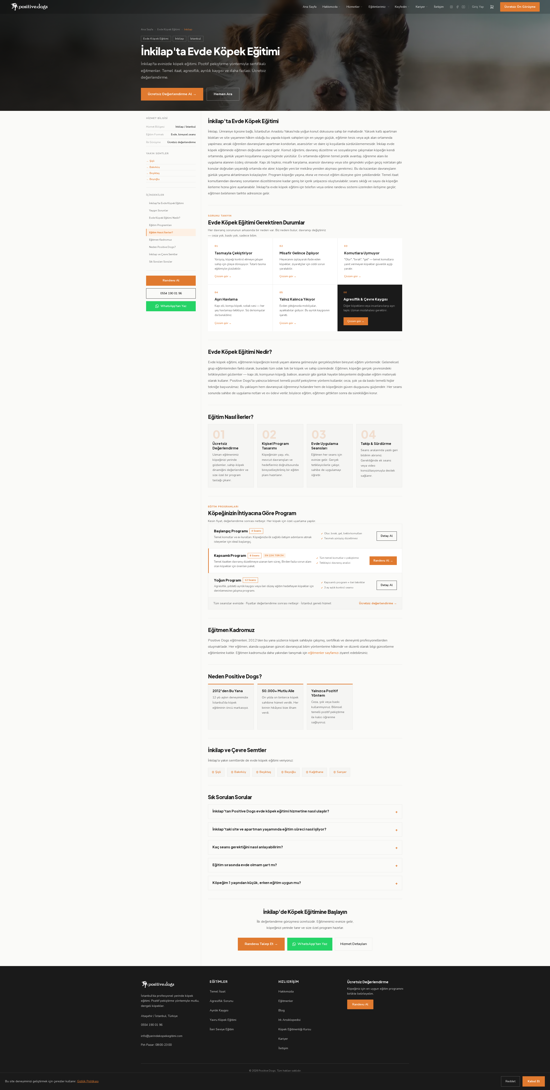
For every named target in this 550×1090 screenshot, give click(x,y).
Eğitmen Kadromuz (160, 239)
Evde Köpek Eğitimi (168, 29)
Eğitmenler (285, 1001)
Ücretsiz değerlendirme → (378, 603)
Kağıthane (316, 772)
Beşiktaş (153, 173)
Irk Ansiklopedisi (289, 1020)
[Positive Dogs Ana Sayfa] (157, 984)
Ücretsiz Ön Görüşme (519, 7)
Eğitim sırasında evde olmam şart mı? (305, 865)
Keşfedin (401, 7)
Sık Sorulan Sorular (160, 261)
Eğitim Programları (160, 225)
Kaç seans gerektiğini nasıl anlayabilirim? (305, 847)
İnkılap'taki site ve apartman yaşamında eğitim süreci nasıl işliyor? (305, 829)
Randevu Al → (383, 561)
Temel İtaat (217, 991)
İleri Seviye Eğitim (222, 1029)
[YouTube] (463, 7)
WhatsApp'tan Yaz (173, 306)
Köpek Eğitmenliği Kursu (294, 1029)
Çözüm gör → (355, 321)
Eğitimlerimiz (377, 7)
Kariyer (420, 7)
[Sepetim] (492, 7)
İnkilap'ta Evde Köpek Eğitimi (166, 203)
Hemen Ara (223, 94)
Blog (281, 1010)
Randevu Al (171, 280)
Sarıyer (342, 772)
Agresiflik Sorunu (221, 1001)
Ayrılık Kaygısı (219, 1010)
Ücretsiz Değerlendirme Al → (172, 94)
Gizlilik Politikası (88, 1081)
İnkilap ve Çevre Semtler (163, 254)
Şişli (150, 161)
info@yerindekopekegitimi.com (161, 1036)
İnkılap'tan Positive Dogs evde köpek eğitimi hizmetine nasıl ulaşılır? (305, 811)
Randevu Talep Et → (261, 944)
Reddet (510, 1081)
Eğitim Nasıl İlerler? (161, 232)
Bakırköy (153, 167)
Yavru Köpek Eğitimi (223, 1020)
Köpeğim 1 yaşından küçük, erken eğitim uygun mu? (305, 882)
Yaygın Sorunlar (158, 210)
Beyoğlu (153, 179)
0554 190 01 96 (171, 293)
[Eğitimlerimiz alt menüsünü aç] (389, 7)
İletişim (439, 7)
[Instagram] (451, 7)
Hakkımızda (330, 7)
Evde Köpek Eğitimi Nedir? (164, 218)
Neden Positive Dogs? (162, 247)
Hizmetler (353, 7)
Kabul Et (534, 1081)
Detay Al (387, 536)
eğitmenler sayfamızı (323, 652)
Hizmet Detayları (353, 944)
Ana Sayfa (309, 7)
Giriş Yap (478, 7)
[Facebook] (457, 7)
